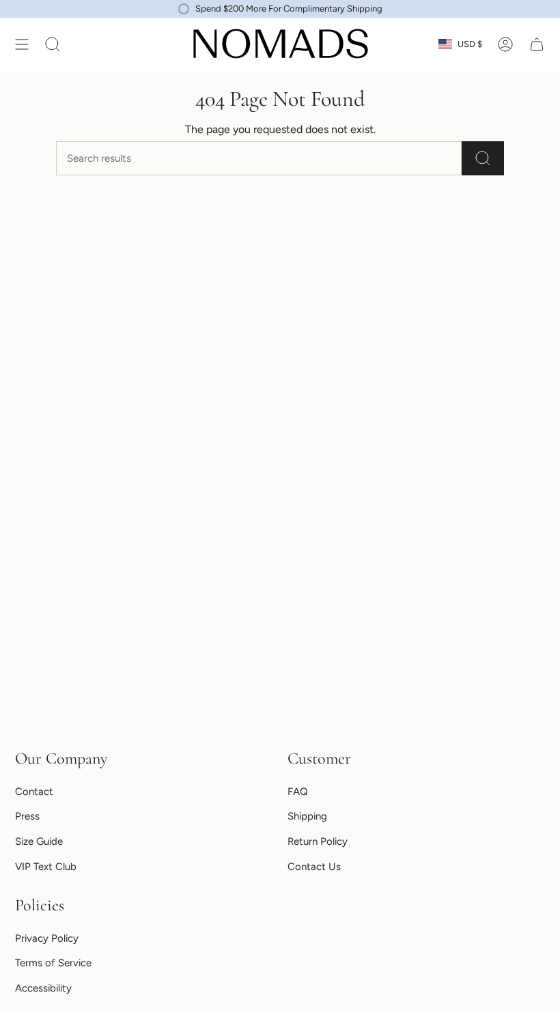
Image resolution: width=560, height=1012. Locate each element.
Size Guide (39, 841)
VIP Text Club (45, 867)
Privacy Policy (47, 938)
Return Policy (318, 841)
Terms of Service (53, 963)
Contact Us (314, 867)
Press (27, 816)
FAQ (298, 791)
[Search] (483, 158)
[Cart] (536, 44)
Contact (34, 791)
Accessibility (43, 988)
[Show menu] (22, 44)
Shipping (307, 816)
